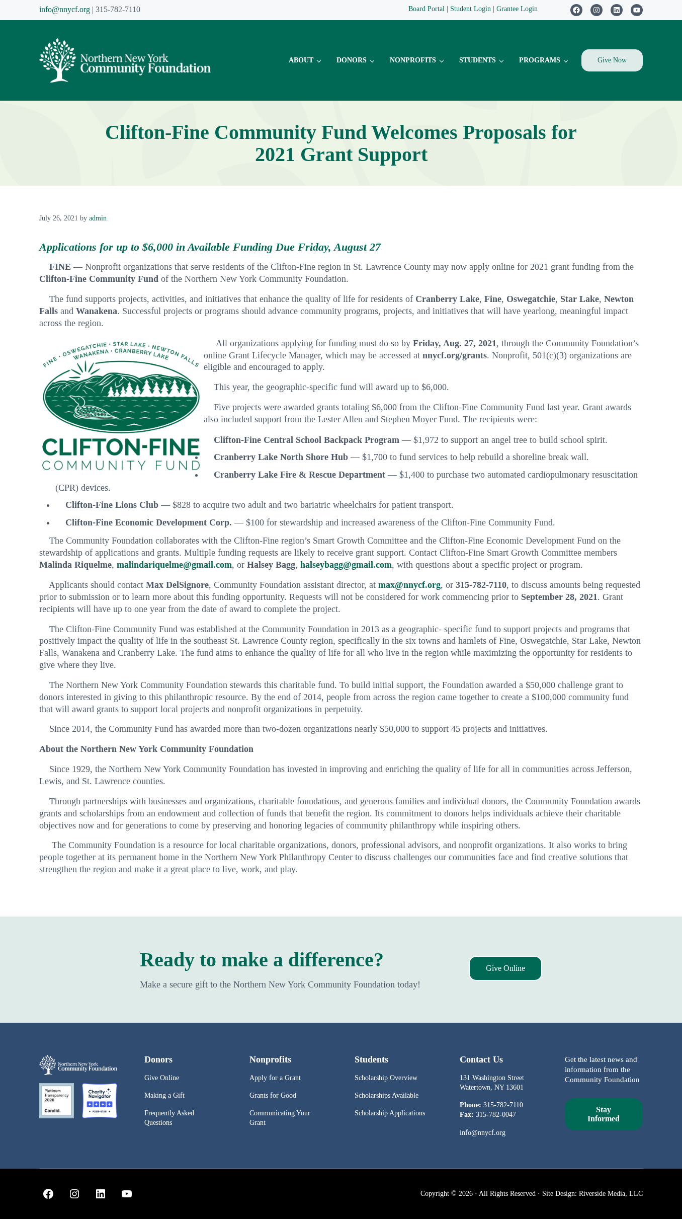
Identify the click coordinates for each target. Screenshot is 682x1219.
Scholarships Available (386, 1095)
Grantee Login (517, 9)
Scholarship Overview (386, 1078)
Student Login (471, 9)
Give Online (505, 968)
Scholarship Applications (390, 1113)
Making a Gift (164, 1095)
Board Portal (426, 9)
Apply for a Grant (275, 1078)
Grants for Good (272, 1095)
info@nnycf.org (64, 9)
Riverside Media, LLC (611, 1193)
